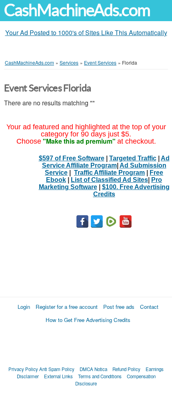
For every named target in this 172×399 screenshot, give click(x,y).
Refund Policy (126, 369)
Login (24, 306)
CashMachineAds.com (77, 10)
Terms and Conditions (100, 376)
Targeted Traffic (132, 158)
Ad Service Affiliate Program (106, 162)
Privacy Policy (23, 369)
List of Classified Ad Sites (109, 179)
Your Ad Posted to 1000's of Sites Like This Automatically (86, 32)
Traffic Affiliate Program (109, 172)
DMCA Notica (93, 369)
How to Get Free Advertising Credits (88, 320)
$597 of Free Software (71, 158)
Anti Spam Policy (56, 369)
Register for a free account (67, 306)
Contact (149, 306)
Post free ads (118, 306)
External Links (58, 376)
